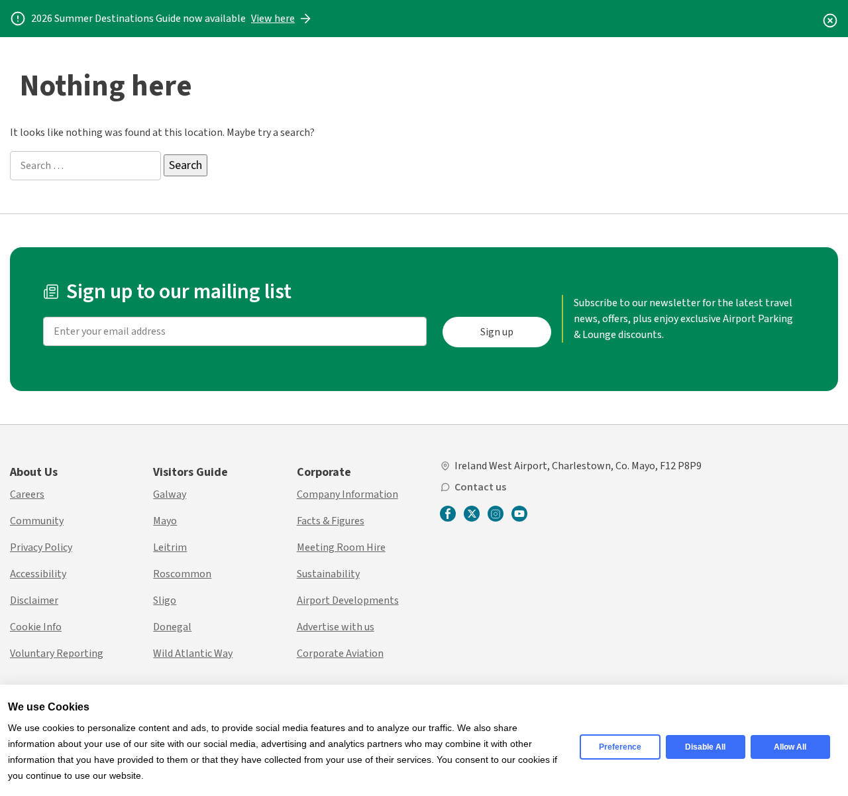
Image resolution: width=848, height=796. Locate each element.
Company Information (347, 494)
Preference (620, 747)
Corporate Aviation (340, 653)
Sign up (496, 332)
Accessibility (38, 574)
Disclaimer (34, 600)
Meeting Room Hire (341, 547)
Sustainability (328, 574)
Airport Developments (348, 600)
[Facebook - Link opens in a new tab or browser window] (448, 515)
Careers (27, 494)
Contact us (480, 487)
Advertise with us (335, 627)
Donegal (172, 627)
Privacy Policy (41, 547)
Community (37, 521)
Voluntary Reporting (56, 653)
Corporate (324, 472)
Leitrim (170, 547)
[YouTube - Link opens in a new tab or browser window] (519, 514)
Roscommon (182, 574)
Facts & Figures (330, 521)
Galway (169, 494)
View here (273, 18)
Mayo (165, 521)
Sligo (164, 600)
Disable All (705, 747)
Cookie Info (36, 627)
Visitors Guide (190, 472)
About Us (34, 472)
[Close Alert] (830, 19)
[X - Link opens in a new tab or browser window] (472, 514)
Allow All (790, 747)
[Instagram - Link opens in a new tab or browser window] (496, 514)
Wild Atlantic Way (193, 653)
